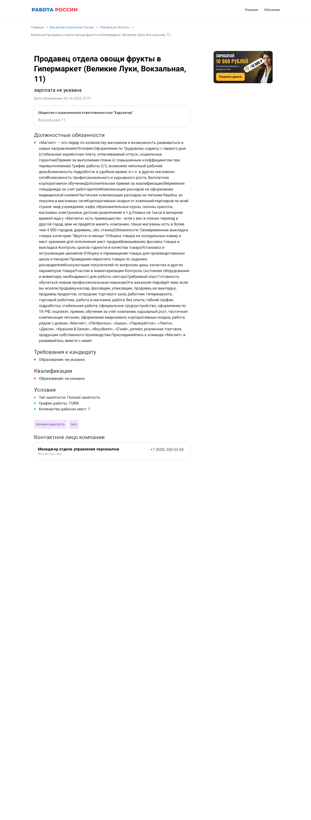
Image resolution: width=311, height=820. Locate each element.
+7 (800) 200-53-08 (167, 449)
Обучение (272, 10)
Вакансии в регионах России (72, 27)
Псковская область (115, 27)
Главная (251, 10)
